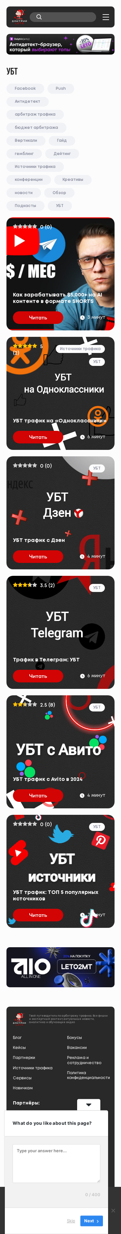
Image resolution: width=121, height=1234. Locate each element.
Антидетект (27, 101)
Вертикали (26, 140)
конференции (29, 179)
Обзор (59, 193)
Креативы (73, 179)
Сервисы (22, 1078)
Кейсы (19, 1048)
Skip (71, 1220)
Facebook (25, 88)
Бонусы (74, 1038)
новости (24, 193)
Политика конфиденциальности (87, 1075)
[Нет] (113, 1210)
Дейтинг (62, 154)
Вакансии (77, 1048)
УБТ (60, 206)
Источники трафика (35, 167)
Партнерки (24, 1058)
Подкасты (25, 206)
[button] (106, 17)
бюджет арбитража (36, 128)
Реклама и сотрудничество (84, 1060)
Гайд (62, 140)
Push (61, 88)
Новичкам (23, 1088)
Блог (17, 1038)
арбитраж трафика (35, 114)
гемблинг (24, 154)
